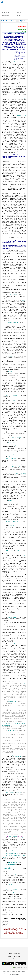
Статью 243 (21, 115)
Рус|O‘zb (26, 20)
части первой (12, 862)
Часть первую (17, 798)
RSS (14, 959)
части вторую (10, 792)
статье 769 (11, 442)
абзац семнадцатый (12, 853)
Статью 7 (17, 644)
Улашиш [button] (20, 15)
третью (18, 792)
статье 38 (11, 525)
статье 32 (11, 884)
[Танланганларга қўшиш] (1, 21)
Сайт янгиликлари (14, 953)
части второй (12, 701)
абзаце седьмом (13, 617)
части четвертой (15, 437)
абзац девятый (12, 521)
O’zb (23, 20)
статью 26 (11, 730)
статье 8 (18, 756)
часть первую (12, 294)
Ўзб (22, 20)
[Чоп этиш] (15, 21)
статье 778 (16, 466)
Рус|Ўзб (24, 20)
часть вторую (10, 464)
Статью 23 (16, 61)
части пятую (10, 550)
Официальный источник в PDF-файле (17, 32)
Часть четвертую (20, 98)
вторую (23, 473)
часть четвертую (12, 395)
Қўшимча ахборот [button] (5, 15)
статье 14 (11, 500)
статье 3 (10, 851)
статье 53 (11, 371)
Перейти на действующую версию (22, 29)
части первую (12, 473)
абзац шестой (10, 864)
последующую (12, 755)
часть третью (13, 575)
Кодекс (23, 192)
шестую (18, 550)
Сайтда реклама (14, 956)
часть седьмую (10, 454)
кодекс (14, 400)
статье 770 (12, 456)
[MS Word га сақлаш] (11, 21)
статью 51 (10, 356)
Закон (24, 300)
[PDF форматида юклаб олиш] (13, 21)
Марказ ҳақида (14, 951)
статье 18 (11, 615)
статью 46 (10, 893)
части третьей (14, 432)
